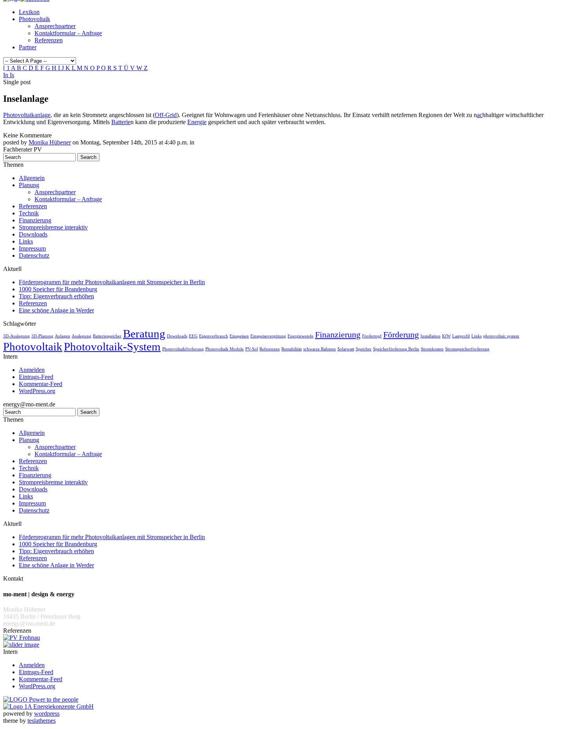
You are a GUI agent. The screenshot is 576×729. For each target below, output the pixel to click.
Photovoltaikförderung (183, 349)
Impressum (32, 248)
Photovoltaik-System (112, 346)
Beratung (144, 333)
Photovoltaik (34, 19)
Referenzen (48, 40)
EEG (193, 336)
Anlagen (62, 336)
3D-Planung (42, 336)
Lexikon (29, 12)
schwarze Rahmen (319, 349)
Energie (196, 122)
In (6, 75)
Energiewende (300, 336)
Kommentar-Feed (40, 384)
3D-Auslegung (16, 336)
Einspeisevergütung (268, 336)
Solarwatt (345, 349)
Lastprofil (461, 336)
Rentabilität (291, 349)
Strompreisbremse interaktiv (53, 227)
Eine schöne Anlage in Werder (56, 310)
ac (479, 115)
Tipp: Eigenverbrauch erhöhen (56, 296)
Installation (430, 336)
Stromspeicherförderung (467, 349)
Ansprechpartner (55, 26)
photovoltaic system (501, 336)
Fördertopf (372, 336)
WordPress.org (37, 391)
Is (12, 75)
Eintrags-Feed (36, 377)
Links (26, 241)
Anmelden (32, 369)
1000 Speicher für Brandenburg (58, 289)
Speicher (363, 349)
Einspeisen (239, 336)
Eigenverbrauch (213, 336)
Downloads (33, 234)
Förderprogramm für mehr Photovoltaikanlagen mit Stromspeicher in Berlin (112, 282)
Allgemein (32, 178)
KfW (446, 336)
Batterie (120, 122)
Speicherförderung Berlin (396, 349)
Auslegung (81, 336)
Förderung (401, 334)
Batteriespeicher (107, 336)
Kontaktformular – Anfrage (68, 33)
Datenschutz (34, 255)
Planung (29, 185)
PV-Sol (251, 349)
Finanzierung (35, 220)
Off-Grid (166, 115)
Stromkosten (432, 349)
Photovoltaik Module (224, 349)
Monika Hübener (50, 142)
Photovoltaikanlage (27, 115)
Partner (27, 47)
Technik (29, 213)
